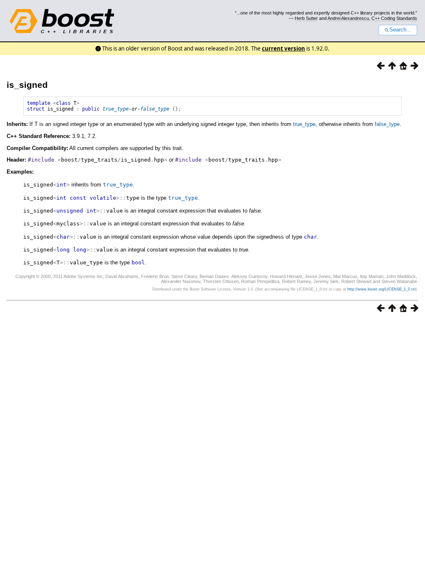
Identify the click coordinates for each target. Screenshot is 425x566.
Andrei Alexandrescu (348, 18)
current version (283, 48)
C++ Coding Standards (394, 18)
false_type (154, 109)
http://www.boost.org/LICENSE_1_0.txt (381, 289)
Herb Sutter (306, 18)
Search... (400, 30)
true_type (116, 109)
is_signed (27, 84)
